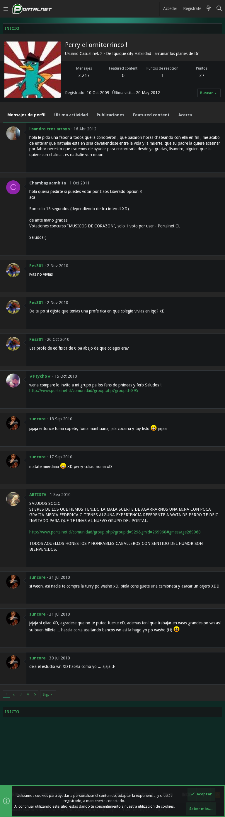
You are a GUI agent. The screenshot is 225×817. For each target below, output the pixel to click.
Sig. (46, 694)
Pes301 (36, 265)
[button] (6, 9)
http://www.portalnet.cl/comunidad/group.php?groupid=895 (83, 390)
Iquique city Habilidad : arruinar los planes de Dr (155, 53)
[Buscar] (219, 9)
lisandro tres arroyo (49, 129)
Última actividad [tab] (71, 115)
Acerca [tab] (185, 115)
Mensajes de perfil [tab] (26, 115)
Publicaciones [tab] (110, 115)
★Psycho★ (40, 376)
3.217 (84, 75)
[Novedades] (209, 9)
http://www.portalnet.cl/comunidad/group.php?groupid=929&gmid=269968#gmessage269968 (115, 532)
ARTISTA (37, 494)
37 (201, 75)
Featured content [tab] (151, 115)
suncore (37, 419)
